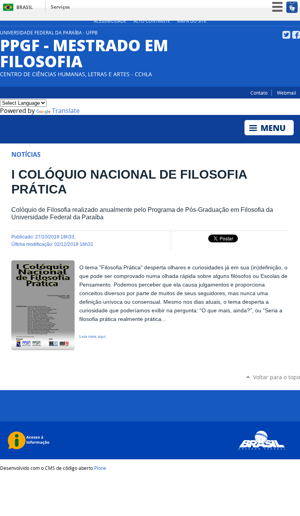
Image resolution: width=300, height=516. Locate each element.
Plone (100, 468)
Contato (259, 93)
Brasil (24, 7)
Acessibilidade (110, 21)
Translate (66, 111)
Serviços (60, 7)
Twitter (286, 35)
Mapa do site (191, 21)
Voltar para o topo (276, 377)
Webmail (286, 93)
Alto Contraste (152, 21)
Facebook (296, 35)
